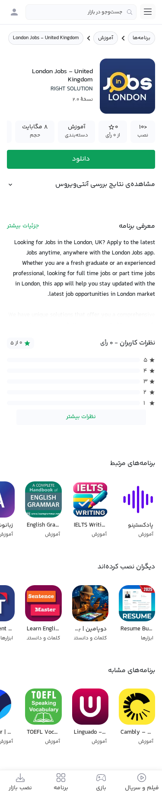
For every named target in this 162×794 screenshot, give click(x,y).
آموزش (105, 38)
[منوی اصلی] (148, 11)
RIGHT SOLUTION (72, 89)
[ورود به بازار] (14, 12)
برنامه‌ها (141, 38)
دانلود (81, 159)
